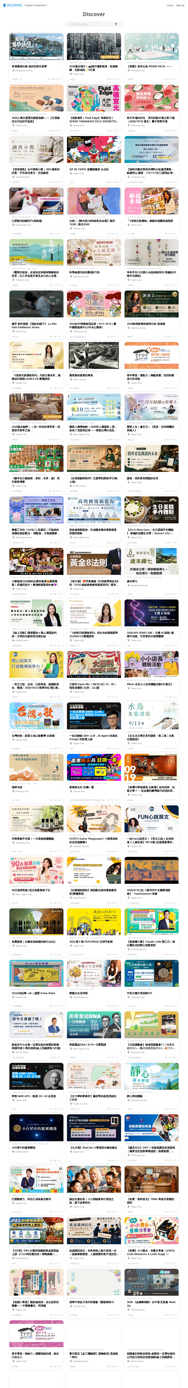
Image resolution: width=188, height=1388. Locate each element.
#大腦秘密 (17, 388)
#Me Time (17, 851)
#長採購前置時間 (135, 182)
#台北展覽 (74, 130)
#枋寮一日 (17, 79)
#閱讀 (15, 285)
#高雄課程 (132, 954)
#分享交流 (17, 1212)
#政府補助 (74, 903)
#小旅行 (16, 800)
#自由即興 (74, 851)
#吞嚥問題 (17, 233)
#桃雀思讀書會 (134, 1057)
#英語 (15, 697)
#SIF (72, 182)
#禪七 (130, 594)
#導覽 (72, 79)
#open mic (75, 697)
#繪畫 (72, 233)
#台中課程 (132, 1160)
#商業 (72, 1057)
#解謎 (15, 130)
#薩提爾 (73, 491)
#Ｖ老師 (131, 233)
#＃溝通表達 (133, 903)
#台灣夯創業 (18, 1057)
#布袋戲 (16, 748)
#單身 (130, 1212)
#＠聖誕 (73, 285)
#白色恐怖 (74, 439)
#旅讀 (130, 800)
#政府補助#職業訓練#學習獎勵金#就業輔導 (89, 800)
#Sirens (15, 336)
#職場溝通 (17, 645)
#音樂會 (73, 1315)
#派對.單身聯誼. (19, 594)
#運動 (130, 388)
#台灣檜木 (74, 388)
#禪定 (130, 1109)
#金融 (130, 1315)
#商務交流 (74, 1263)
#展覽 (130, 79)
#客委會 (131, 130)
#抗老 (72, 542)
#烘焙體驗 (132, 542)
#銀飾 (72, 1366)
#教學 (130, 336)
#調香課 (16, 182)
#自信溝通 (132, 851)
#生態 (130, 748)
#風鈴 (130, 285)
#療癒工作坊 (18, 542)
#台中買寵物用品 (78, 336)
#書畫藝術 (17, 1315)
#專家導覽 (17, 491)
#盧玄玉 (131, 439)
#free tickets (133, 1263)
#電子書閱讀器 (134, 491)
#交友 (15, 903)
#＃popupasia (76, 954)
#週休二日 (74, 645)
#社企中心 (132, 1006)
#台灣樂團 (17, 1006)
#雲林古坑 (74, 1109)
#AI (129, 645)
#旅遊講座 (17, 954)
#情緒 (15, 1366)
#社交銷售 (74, 594)
